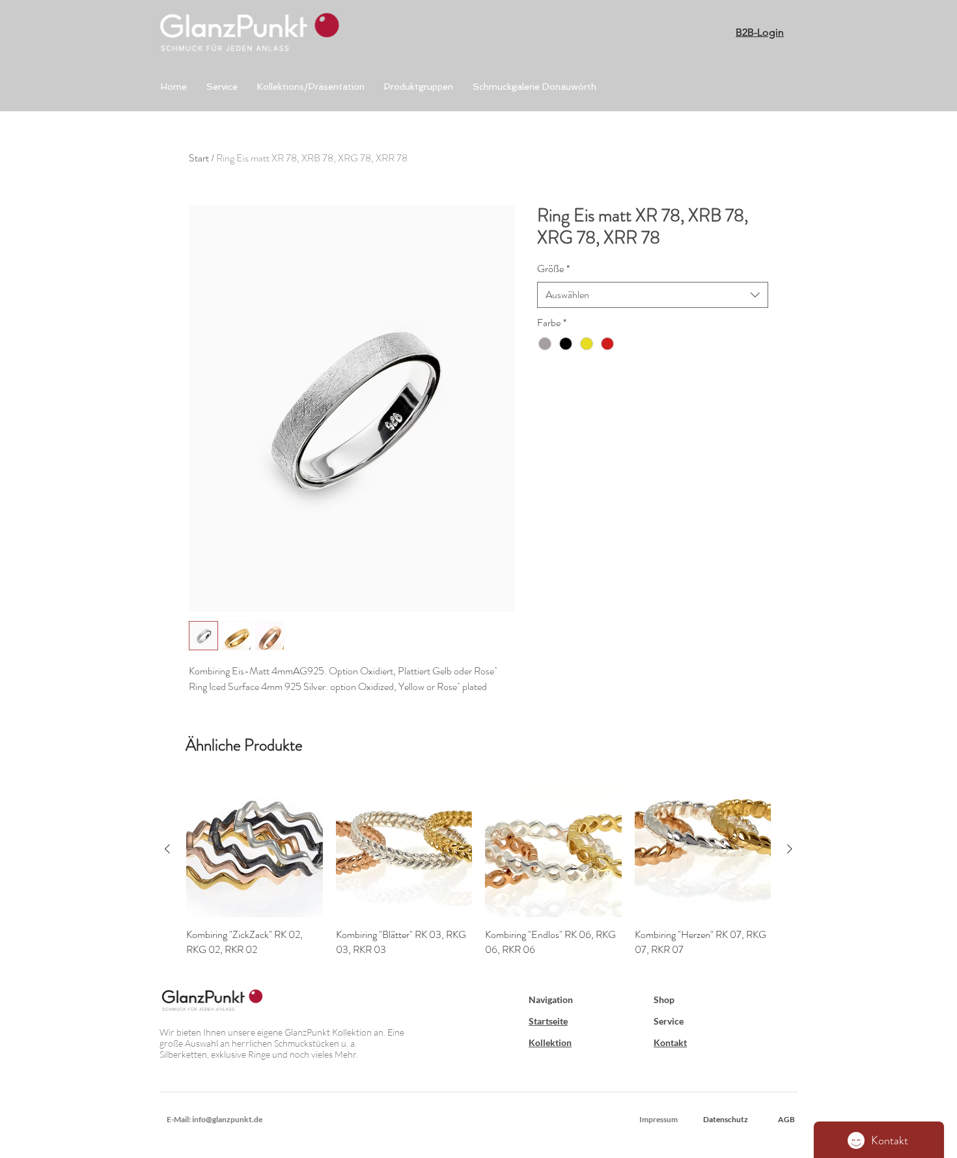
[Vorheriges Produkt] (167, 849)
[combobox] (652, 295)
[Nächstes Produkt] (790, 849)
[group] (479, 869)
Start (199, 157)
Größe (553, 269)
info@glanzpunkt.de (227, 1119)
